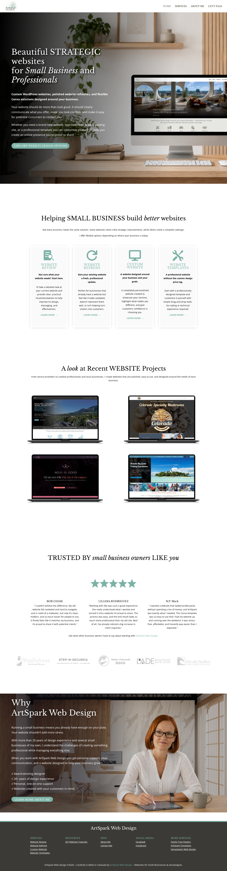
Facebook (140, 841)
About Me (197, 6)
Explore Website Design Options (40, 145)
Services (181, 6)
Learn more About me (32, 799)
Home (167, 6)
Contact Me (106, 845)
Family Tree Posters (181, 841)
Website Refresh (38, 845)
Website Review (38, 841)
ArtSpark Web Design (147, 635)
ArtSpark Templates (181, 845)
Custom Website (38, 849)
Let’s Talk (215, 6)
